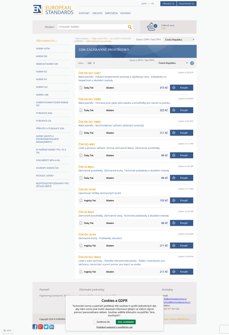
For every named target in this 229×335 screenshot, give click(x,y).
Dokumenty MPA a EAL (48, 160)
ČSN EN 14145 (99, 191)
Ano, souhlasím (126, 322)
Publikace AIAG (44, 113)
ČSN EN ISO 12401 (122, 76)
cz (149, 3)
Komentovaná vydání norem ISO (52, 104)
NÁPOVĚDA (111, 13)
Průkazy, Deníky (45, 175)
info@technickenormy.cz (174, 298)
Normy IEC (41, 71)
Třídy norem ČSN (99, 38)
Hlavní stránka (81, 38)
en (152, 3)
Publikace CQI (43, 120)
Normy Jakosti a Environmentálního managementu (47, 139)
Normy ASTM (43, 48)
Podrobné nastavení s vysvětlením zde (114, 327)
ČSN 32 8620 (123, 213)
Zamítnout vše (103, 322)
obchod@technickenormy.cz (176, 302)
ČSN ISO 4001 (119, 146)
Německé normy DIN (47, 63)
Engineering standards (50, 295)
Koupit (184, 87)
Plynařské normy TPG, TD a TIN (51, 151)
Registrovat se (186, 3)
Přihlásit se (168, 3)
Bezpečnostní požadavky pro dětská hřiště (52, 185)
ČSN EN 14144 (100, 236)
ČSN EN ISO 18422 (121, 260)
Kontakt (84, 13)
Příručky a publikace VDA (50, 128)
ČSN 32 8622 (123, 168)
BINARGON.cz (183, 319)
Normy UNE (42, 94)
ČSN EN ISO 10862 (111, 123)
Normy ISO (41, 87)
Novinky (125, 13)
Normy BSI (41, 56)
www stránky (170, 319)
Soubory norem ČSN (47, 168)
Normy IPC (41, 79)
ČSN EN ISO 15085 (124, 100)
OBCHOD (97, 13)
